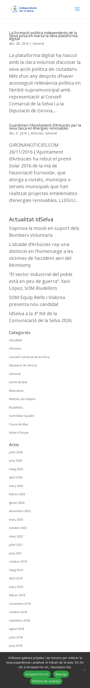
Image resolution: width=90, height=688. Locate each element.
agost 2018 (16, 629)
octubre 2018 (18, 612)
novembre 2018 (20, 604)
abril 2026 (15, 477)
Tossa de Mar (18, 424)
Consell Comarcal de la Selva (29, 357)
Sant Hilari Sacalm (21, 416)
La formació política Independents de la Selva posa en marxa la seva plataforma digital (43, 35)
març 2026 (16, 486)
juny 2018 (15, 646)
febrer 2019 (17, 595)
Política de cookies (46, 681)
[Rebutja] (84, 670)
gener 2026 (16, 503)
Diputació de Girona (23, 365)
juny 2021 (15, 553)
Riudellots (16, 407)
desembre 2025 (20, 511)
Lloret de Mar (18, 382)
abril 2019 (15, 578)
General (38, 43)
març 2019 (16, 587)
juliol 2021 (16, 545)
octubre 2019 (18, 561)
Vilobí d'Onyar (19, 432)
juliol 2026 (16, 452)
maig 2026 (16, 469)
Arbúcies (37, 133)
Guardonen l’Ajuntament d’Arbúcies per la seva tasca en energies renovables (45, 127)
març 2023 (16, 519)
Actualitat (15, 340)
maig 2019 (16, 570)
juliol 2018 (16, 637)
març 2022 (16, 536)
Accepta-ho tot (37, 674)
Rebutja (61, 674)
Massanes (16, 390)
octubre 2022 (18, 528)
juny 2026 (15, 460)
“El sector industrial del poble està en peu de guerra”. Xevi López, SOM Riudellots (40, 281)
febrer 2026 (17, 494)
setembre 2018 (19, 620)
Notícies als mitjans (22, 399)
